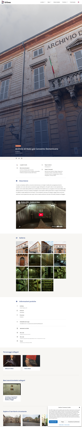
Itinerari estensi (57, 2)
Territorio (64, 2)
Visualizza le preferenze (73, 421)
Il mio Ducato (72, 2)
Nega (62, 421)
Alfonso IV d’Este (9, 368)
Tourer (21, 341)
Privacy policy (67, 424)
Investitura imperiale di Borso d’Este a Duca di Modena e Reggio (11, 398)
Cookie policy (61, 424)
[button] (79, 407)
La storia (42, 2)
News (49, 2)
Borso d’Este (28, 368)
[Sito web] (17, 332)
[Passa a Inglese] (78, 2)
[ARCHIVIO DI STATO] (17, 328)
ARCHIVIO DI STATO (24, 328)
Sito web (22, 332)
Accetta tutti (53, 421)
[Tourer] (17, 341)
